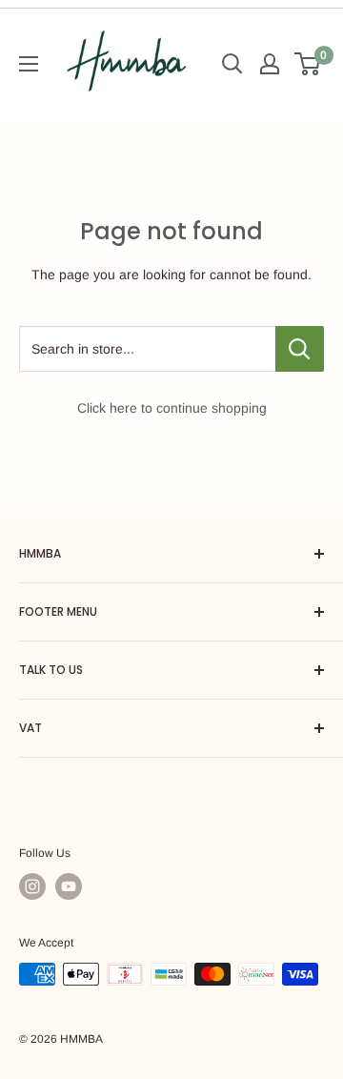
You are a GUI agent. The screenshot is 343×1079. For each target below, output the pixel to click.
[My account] (269, 63)
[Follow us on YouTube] (68, 886)
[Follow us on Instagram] (32, 886)
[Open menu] (28, 63)
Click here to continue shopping (172, 408)
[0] (308, 63)
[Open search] (232, 63)
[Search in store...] (299, 349)
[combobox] (147, 349)
